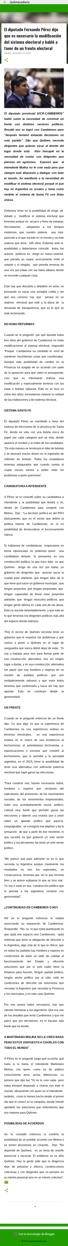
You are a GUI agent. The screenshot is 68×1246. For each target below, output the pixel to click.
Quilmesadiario (20, 2)
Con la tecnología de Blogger (36, 1234)
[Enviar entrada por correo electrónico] (6, 1183)
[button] (6, 60)
